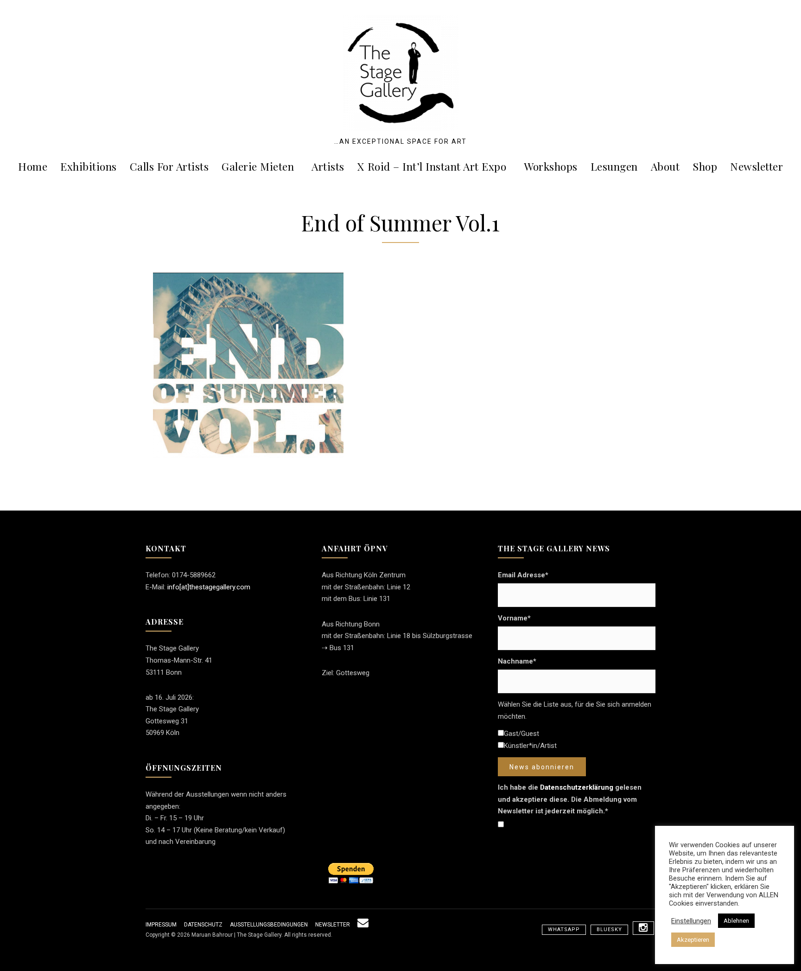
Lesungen (614, 166)
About (665, 166)
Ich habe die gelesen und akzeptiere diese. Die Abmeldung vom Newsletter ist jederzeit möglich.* (570, 799)
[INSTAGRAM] (643, 928)
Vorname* (514, 618)
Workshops (551, 166)
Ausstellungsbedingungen (269, 924)
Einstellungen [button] (691, 921)
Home (32, 166)
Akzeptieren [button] (693, 939)
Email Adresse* (523, 575)
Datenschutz (203, 924)
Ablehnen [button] (736, 920)
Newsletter (756, 166)
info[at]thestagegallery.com (208, 587)
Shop (705, 166)
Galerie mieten (258, 166)
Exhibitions (88, 166)
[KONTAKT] (363, 924)
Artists (328, 166)
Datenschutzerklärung (576, 787)
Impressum (161, 924)
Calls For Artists (169, 166)
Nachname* (517, 661)
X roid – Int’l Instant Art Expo (432, 166)
